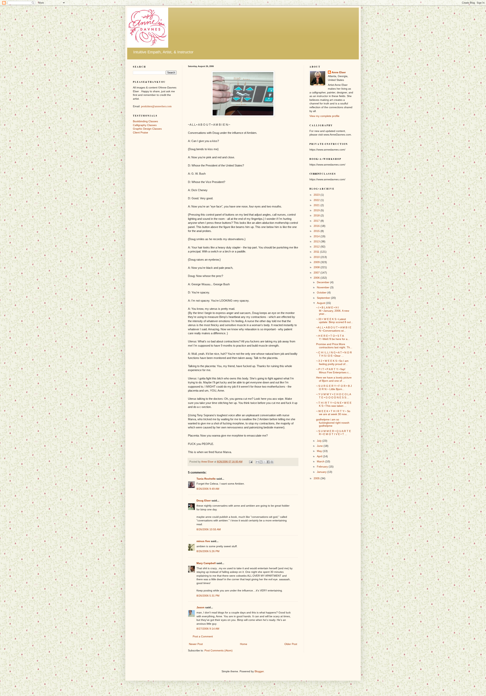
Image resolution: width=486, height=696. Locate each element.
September (324, 297)
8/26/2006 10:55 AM (208, 529)
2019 (317, 210)
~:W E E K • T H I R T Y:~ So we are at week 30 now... (333, 413)
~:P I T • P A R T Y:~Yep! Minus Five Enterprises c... (333, 371)
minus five (203, 541)
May (320, 450)
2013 (317, 241)
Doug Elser (203, 500)
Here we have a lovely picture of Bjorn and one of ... (334, 379)
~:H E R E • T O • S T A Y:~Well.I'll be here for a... (333, 337)
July (319, 440)
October (322, 292)
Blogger (259, 671)
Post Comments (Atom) (218, 650)
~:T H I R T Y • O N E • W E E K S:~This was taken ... (333, 404)
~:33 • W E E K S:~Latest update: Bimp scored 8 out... (334, 321)
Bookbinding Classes (145, 121)
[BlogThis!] (261, 462)
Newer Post (196, 644)
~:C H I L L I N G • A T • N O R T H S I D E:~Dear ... (334, 354)
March (321, 461)
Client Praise (140, 132)
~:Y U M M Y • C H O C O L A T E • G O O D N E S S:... (333, 396)
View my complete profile (324, 115)
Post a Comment (203, 636)
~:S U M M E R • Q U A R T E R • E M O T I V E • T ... (333, 433)
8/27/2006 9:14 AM (207, 628)
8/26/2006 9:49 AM (207, 488)
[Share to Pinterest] (272, 462)
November (323, 287)
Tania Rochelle (206, 478)
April (320, 456)
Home (243, 644)
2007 (317, 272)
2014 (317, 236)
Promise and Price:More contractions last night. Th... (334, 346)
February (323, 466)
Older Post (290, 644)
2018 (317, 215)
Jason (200, 607)
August (321, 302)
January (322, 471)
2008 (317, 267)
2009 (317, 262)
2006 (317, 277)
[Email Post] (250, 461)
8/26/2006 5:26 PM (207, 551)
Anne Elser (339, 72)
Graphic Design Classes (147, 128)
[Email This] (257, 462)
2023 (317, 194)
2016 (317, 225)
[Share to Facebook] (268, 462)
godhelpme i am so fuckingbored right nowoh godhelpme (332, 422)
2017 (317, 220)
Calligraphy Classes (145, 125)
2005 (317, 478)
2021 (317, 205)
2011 (317, 251)
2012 (317, 246)
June (320, 445)
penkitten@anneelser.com (156, 106)
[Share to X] (265, 462)
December (323, 282)
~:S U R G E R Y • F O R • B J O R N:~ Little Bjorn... (334, 387)
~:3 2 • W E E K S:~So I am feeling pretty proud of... (332, 362)
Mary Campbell (206, 563)
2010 (317, 257)
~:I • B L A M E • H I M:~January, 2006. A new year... (332, 310)
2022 (317, 200)
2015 (317, 231)
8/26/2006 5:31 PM (207, 595)
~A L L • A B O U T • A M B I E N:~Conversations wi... (333, 329)
